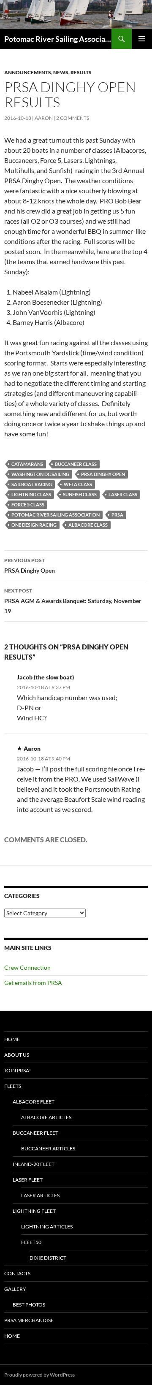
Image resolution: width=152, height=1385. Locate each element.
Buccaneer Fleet (35, 1133)
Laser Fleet (28, 1180)
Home (12, 1039)
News (60, 72)
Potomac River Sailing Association (57, 38)
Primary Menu (142, 39)
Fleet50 (31, 1242)
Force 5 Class (27, 504)
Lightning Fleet (34, 1211)
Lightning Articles (47, 1226)
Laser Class (123, 494)
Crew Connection (27, 967)
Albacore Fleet (33, 1101)
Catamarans (27, 464)
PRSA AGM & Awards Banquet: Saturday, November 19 (72, 600)
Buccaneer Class (76, 464)
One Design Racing (34, 524)
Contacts (17, 1273)
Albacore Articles (46, 1117)
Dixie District (48, 1258)
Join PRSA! (17, 1070)
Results (81, 72)
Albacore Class (88, 524)
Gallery (15, 1289)
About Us (16, 1055)
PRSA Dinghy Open (103, 474)
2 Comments (72, 118)
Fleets (12, 1086)
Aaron (44, 118)
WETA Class (78, 484)
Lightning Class (31, 494)
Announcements (27, 72)
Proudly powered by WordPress (39, 1374)
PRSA (117, 514)
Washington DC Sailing (40, 474)
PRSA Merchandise (29, 1320)
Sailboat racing (31, 484)
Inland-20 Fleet (33, 1164)
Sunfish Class (80, 494)
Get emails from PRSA (33, 982)
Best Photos (29, 1304)
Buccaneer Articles (48, 1148)
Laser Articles (40, 1195)
